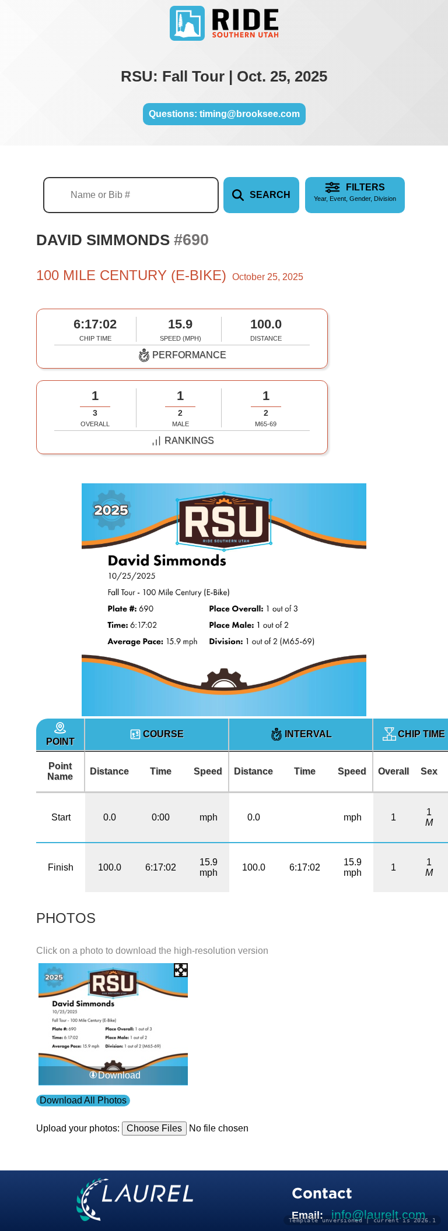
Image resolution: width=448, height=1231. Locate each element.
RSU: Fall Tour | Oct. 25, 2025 (224, 76)
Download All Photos (83, 1100)
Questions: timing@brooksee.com (224, 114)
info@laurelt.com (378, 1214)
